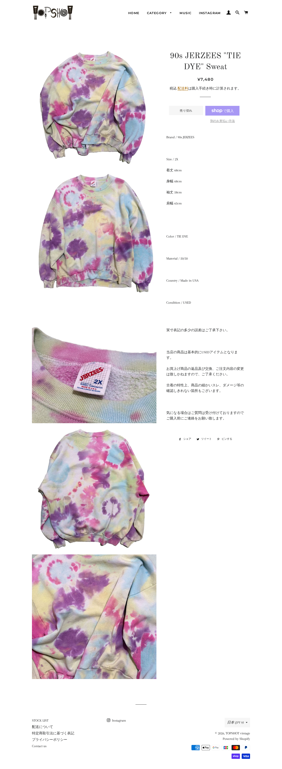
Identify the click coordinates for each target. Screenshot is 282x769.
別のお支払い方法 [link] (222, 121)
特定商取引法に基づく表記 (53, 733)
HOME (133, 13)
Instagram (210, 13)
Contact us (39, 746)
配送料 (183, 88)
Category (157, 13)
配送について (42, 727)
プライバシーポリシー (49, 740)
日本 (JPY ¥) (235, 722)
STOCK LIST (40, 720)
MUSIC (185, 13)
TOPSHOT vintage (238, 733)
